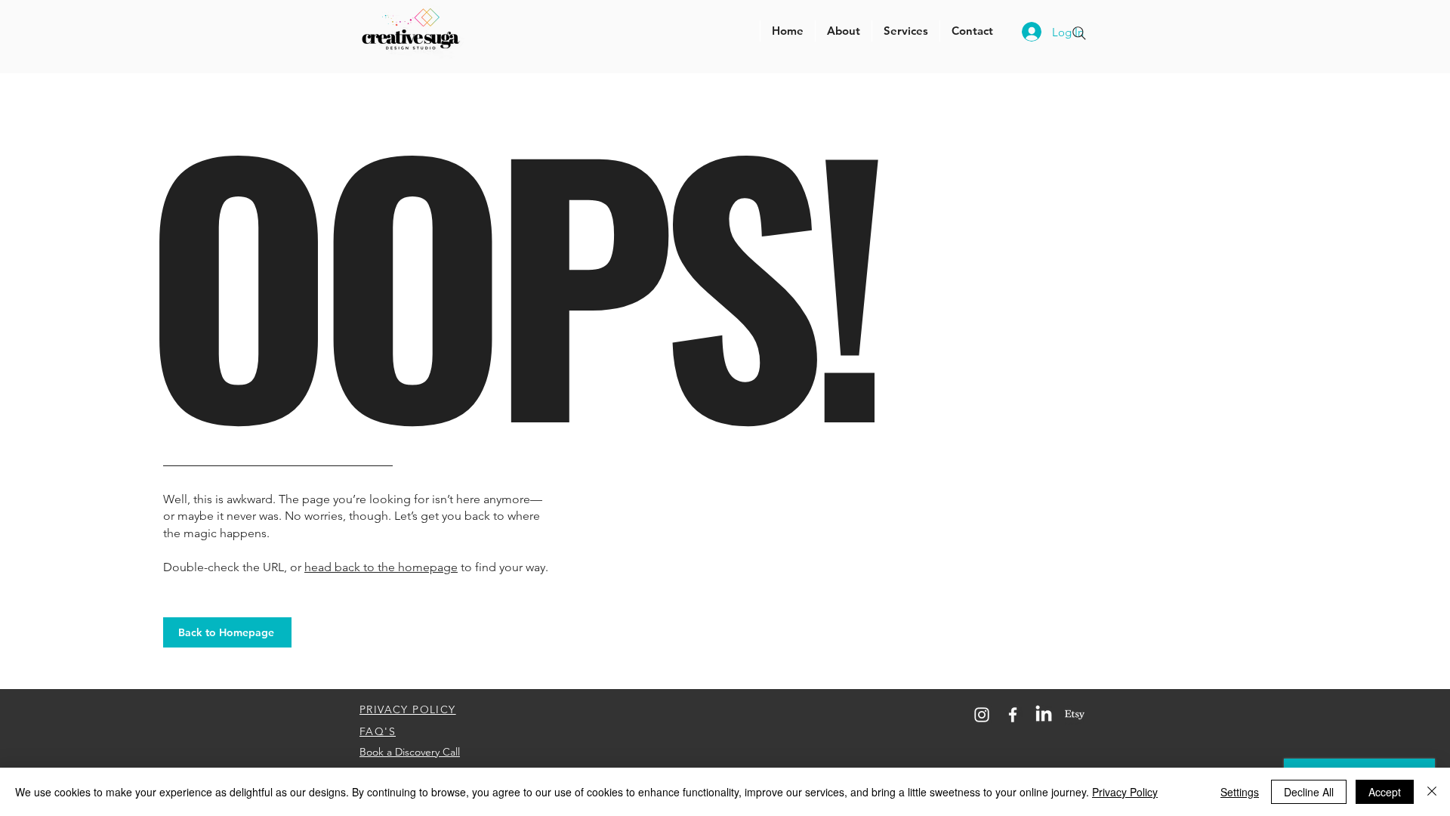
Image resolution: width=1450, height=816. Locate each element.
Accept (1384, 791)
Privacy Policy (1125, 791)
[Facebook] (1013, 715)
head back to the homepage (381, 567)
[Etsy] (1074, 715)
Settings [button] (1239, 791)
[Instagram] (982, 715)
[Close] (1432, 792)
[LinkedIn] (1044, 715)
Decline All (1309, 791)
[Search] (1079, 33)
